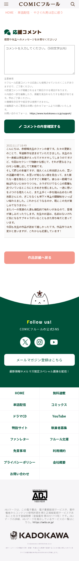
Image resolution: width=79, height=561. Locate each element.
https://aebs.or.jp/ (43, 522)
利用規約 (59, 450)
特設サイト (20, 427)
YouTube (59, 416)
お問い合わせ (19, 474)
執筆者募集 (59, 427)
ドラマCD (20, 416)
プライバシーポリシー (19, 462)
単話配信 (23, 13)
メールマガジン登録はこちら (39, 359)
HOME (9, 13)
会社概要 (59, 462)
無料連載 (59, 393)
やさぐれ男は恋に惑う (48, 13)
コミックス (59, 404)
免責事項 (19, 450)
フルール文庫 (59, 439)
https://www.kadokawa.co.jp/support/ (50, 113)
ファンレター (19, 439)
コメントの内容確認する (39, 126)
